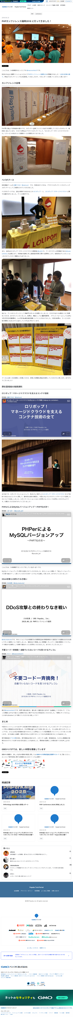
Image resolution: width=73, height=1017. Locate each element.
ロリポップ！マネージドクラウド (56, 191)
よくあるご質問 (45, 891)
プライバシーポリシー (27, 891)
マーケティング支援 (43, 1012)
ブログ (29, 5)
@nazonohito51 (32, 70)
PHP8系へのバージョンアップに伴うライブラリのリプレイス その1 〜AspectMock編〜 (54, 834)
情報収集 (56, 1012)
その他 (11, 1014)
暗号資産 (67, 1012)
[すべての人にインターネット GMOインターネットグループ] (60, 1)
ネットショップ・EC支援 (17, 1012)
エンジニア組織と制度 (52, 5)
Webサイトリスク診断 (43, 974)
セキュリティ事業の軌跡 (6, 977)
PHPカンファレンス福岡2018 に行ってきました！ (27, 21)
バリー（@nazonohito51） (15, 654)
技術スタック (41, 5)
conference (38, 13)
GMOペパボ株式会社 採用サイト (46, 754)
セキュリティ (34, 1012)
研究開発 (62, 5)
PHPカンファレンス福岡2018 (37, 74)
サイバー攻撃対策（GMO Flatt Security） (45, 975)
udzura (12, 852)
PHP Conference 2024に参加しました (52, 805)
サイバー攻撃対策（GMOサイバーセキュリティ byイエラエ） (23, 975)
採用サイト (30, 8)
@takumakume (7, 640)
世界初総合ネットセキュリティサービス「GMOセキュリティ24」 (14, 974)
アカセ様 (13, 738)
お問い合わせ (55, 891)
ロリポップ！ (37, 191)
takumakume (14, 865)
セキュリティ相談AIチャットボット (57, 974)
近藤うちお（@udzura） (21, 185)
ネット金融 (62, 1012)
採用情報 (37, 891)
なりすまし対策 (59, 975)
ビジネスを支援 (27, 1012)
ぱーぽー (12, 858)
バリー (12, 874)
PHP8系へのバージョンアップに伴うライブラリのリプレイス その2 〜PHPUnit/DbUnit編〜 (18, 834)
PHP (32, 13)
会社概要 (16, 891)
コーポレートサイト (32, 948)
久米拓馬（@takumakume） (16, 583)
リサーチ (51, 1012)
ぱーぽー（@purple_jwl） (15, 511)
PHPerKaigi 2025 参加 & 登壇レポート (15, 805)
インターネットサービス (6, 1012)
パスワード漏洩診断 (33, 974)
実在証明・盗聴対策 (5, 975)
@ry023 (40, 251)
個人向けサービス (4, 1014)
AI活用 (34, 5)
